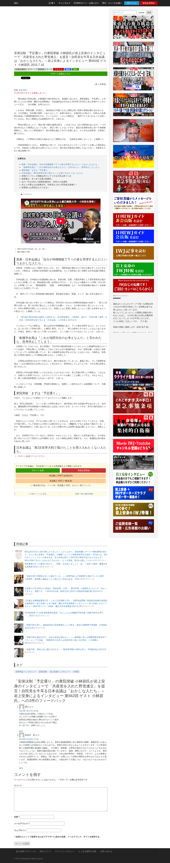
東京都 (49, 69)
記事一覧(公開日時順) (84, 494)
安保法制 (23, 90)
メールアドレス (21, 823)
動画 (68, 69)
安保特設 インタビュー (26, 672)
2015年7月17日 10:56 (28, 711)
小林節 (76, 672)
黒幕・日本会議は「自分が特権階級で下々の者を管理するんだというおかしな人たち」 (60, 164)
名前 (16, 817)
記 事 (51, 3)
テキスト (58, 69)
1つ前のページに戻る (38, 494)
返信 (21, 731)
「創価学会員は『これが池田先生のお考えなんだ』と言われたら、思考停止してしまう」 (61, 167)
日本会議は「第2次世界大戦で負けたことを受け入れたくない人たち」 (53, 173)
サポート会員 (38, 470)
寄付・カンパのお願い (112, 3)
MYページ (131, 3)
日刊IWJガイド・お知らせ (85, 3)
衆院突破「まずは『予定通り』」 (36, 170)
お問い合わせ (106, 851)
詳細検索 (141, 13)
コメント (18, 785)
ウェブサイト (20, 830)
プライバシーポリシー (65, 851)
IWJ (16, 3)
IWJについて (45, 851)
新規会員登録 (149, 3)
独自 (75, 69)
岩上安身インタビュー (60, 672)
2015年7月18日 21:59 (28, 739)
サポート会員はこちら (61, 74)
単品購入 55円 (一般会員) (61, 481)
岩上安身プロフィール (26, 851)
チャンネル (63, 3)
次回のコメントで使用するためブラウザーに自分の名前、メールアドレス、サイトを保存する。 (58, 837)
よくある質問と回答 (87, 851)
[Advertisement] (60, 26)
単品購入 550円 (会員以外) (61, 476)
